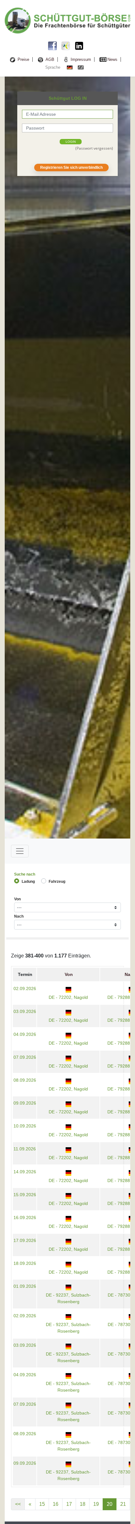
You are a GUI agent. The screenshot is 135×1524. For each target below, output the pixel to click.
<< (18, 1504)
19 (96, 1504)
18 (82, 1504)
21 (123, 1504)
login (71, 141)
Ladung (28, 881)
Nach (19, 916)
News (112, 59)
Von (17, 899)
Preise (23, 59)
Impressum (81, 59)
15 (42, 1504)
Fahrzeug (57, 881)
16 (55, 1504)
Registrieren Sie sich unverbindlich (71, 167)
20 (109, 1504)
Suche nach (24, 874)
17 (69, 1504)
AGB (50, 59)
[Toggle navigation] (20, 851)
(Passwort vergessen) (94, 148)
